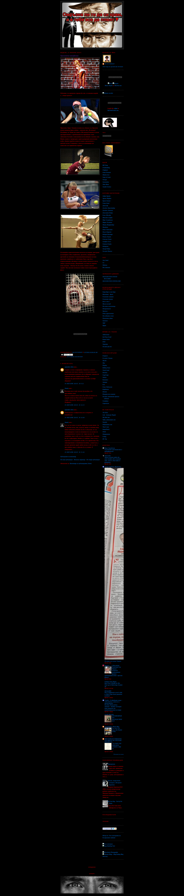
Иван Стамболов (110, 448)
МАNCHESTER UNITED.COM (111, 281)
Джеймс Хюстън (108, 210)
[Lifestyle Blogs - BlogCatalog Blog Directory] (113, 856)
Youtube (105, 422)
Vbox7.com (106, 427)
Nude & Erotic (107, 177)
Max (104, 363)
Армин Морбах (107, 198)
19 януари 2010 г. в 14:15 (75, 405)
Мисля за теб (107, 304)
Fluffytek (105, 170)
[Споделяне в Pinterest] (72, 355)
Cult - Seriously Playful (109, 415)
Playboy (105, 365)
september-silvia (69, 367)
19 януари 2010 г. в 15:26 (75, 452)
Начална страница (79, 459)
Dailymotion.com (107, 424)
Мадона (105, 265)
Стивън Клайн (107, 244)
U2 (103, 262)
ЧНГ (104, 323)
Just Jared (105, 260)
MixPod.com (118, 85)
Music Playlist (109, 85)
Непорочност (107, 308)
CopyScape (106, 375)
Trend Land (106, 370)
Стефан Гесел (107, 241)
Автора (105, 382)
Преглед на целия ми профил (113, 66)
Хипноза (105, 320)
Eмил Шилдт (107, 215)
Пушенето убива (108, 318)
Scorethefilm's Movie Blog (112, 726)
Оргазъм (105, 311)
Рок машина (106, 267)
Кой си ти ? (106, 301)
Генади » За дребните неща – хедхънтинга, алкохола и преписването (113, 701)
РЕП (104, 342)
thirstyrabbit (108, 691)
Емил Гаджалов (107, 387)
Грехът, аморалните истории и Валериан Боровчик (115, 783)
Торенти (105, 344)
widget (115, 108)
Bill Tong (105, 165)
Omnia (67, 388)
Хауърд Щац (106, 249)
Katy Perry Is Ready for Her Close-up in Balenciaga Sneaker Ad (113, 685)
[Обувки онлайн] (108, 93)
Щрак (104, 325)
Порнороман (111, 764)
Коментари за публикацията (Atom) (81, 463)
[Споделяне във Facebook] (70, 355)
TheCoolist (108, 455)
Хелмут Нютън (107, 251)
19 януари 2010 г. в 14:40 (75, 417)
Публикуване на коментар (68, 456)
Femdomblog (106, 167)
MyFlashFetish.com (112, 110)
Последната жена (108, 316)
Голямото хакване (108, 296)
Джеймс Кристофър (109, 208)
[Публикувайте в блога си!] (66, 355)
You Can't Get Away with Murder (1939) (117, 730)
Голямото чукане (108, 299)
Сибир (104, 436)
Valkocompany (109, 63)
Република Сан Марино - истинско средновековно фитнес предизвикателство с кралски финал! (113, 672)
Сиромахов (106, 403)
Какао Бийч (106, 339)
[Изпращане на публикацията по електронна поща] (62, 354)
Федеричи (105, 246)
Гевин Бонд (106, 203)
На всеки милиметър (109, 306)
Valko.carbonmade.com (109, 420)
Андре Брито (106, 196)
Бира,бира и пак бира (109, 292)
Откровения (106, 434)
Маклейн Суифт (107, 217)
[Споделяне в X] (68, 355)
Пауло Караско (107, 232)
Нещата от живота (109, 394)
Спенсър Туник (107, 239)
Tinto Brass (106, 184)
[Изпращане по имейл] (65, 355)
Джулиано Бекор (108, 213)
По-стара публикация (93, 459)
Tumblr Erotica (107, 187)
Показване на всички (119, 754)
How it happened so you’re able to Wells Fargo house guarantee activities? (113, 694)
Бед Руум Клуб (107, 337)
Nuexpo (105, 179)
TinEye (104, 377)
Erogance (105, 356)
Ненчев (105, 392)
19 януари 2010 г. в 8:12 (74, 383)
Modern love (106, 175)
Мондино (105, 227)
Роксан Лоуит (107, 237)
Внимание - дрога (108, 294)
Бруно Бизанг (106, 201)
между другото (109, 714)
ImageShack (106, 429)
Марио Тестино (107, 222)
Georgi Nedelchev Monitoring (113, 467)
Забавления (106, 334)
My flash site (106, 417)
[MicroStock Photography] (110, 852)
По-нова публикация (66, 459)
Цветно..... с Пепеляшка (112, 665)
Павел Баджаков (107, 229)
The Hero (105, 412)
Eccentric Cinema (107, 358)
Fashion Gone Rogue (110, 681)
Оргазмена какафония (75, 356)
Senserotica (106, 182)
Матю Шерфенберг (108, 225)
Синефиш (105, 401)
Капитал (105, 380)
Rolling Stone (106, 368)
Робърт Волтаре (108, 234)
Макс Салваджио (108, 220)
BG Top (105, 439)
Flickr (104, 432)
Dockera (105, 372)
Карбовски (106, 389)
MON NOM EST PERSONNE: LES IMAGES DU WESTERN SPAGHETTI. (113, 740)
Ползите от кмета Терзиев (113, 661)
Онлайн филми (107, 346)
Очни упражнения (108, 313)
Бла (104, 384)
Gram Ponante (107, 172)
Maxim (104, 360)
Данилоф (105, 205)
